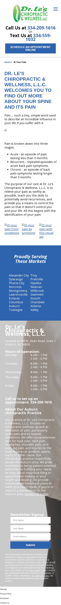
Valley (34, 310)
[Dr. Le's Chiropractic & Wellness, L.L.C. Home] (30, 13)
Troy (33, 275)
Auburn (14, 306)
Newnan (36, 287)
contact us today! (36, 494)
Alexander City (19, 275)
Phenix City (16, 283)
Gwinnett (37, 294)
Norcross (15, 287)
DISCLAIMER (35, 570)
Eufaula (14, 298)
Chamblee (37, 302)
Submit (30, 545)
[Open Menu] (55, 9)
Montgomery (18, 291)
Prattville (36, 279)
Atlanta (35, 306)
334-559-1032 (38, 37)
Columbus (16, 302)
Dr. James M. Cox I (40, 575)
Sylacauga (16, 279)
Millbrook (37, 291)
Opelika (35, 283)
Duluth (35, 298)
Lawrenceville (18, 294)
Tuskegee (16, 310)
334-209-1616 (41, 28)
